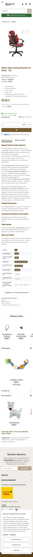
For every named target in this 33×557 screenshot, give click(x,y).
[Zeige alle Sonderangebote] (31, 348)
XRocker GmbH (18, 266)
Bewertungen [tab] (20, 140)
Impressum (5, 534)
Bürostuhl (17, 270)
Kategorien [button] (5, 391)
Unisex (16, 254)
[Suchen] (29, 11)
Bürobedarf (10, 79)
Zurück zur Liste (6, 22)
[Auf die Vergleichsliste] (23, 32)
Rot (16, 250)
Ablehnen (16, 550)
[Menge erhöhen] (29, 124)
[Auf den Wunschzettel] (28, 32)
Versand (9, 106)
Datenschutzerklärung (8, 460)
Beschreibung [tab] (6, 140)
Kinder (16, 258)
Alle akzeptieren (16, 539)
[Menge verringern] (4, 124)
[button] (22, 4)
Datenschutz (13, 534)
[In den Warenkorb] (2, 27)
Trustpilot (3, 505)
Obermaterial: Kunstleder (21, 262)
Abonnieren (24, 468)
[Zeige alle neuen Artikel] (31, 395)
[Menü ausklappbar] (2, 1)
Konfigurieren (16, 545)
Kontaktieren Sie (5, 438)
